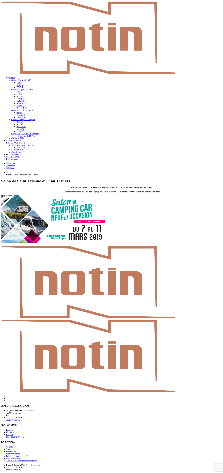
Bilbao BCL (22, 108)
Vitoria (19, 96)
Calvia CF (21, 129)
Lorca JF (20, 131)
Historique (21, 147)
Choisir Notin (16, 152)
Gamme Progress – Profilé (22, 89)
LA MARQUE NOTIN (16, 143)
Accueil (9, 172)
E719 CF (20, 85)
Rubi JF (20, 124)
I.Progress (10, 432)
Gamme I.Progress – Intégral (23, 120)
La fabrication (17, 150)
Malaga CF (21, 99)
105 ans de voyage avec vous (23, 145)
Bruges (19, 113)
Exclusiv (9, 434)
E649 (19, 82)
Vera (18, 92)
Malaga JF (21, 101)
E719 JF (20, 87)
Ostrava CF (21, 115)
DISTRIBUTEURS (14, 154)
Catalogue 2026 (17, 138)
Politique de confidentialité (17, 456)
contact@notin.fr (13, 420)
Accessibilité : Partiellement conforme (21, 461)
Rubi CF (20, 122)
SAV (8, 449)
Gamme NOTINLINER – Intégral (25, 133)
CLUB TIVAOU (13, 157)
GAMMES (10, 78)
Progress (9, 430)
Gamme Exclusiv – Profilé (22, 110)
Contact (9, 447)
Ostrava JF (21, 117)
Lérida (19, 94)
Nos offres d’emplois (14, 458)
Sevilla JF (21, 106)
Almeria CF (21, 103)
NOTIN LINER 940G (26, 136)
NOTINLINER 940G (15, 437)
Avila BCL (21, 126)
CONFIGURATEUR (15, 140)
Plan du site (11, 451)
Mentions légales (13, 454)
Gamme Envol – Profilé (21, 80)
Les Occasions (12, 159)
